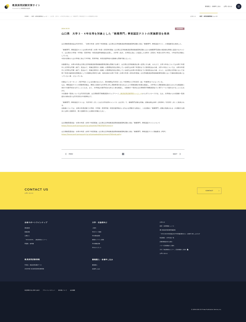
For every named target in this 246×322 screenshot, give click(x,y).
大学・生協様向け (99, 222)
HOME (27, 16)
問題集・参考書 (29, 243)
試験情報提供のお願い (166, 241)
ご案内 (94, 228)
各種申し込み (96, 269)
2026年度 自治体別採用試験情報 (34, 269)
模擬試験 (27, 232)
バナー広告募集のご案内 (167, 245)
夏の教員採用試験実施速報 (167, 230)
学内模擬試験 (96, 243)
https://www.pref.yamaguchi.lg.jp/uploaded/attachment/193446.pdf (91, 134)
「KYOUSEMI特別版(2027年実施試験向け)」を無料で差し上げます (180, 234)
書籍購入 (94, 265)
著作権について (62, 290)
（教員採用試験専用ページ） (129, 93)
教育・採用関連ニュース (167, 226)
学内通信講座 (96, 235)
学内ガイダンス (96, 247)
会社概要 (72, 290)
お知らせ (193, 16)
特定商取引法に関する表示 (32, 290)
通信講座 (27, 228)
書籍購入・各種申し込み (213, 6)
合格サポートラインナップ (36, 222)
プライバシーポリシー (49, 290)
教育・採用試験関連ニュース (39, 16)
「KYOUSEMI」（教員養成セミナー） (36, 239)
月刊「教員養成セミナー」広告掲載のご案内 (173, 249)
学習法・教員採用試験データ (33, 265)
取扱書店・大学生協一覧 (167, 237)
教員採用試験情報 (32, 259)
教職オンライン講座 (98, 239)
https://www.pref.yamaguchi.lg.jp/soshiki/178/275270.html (86, 126)
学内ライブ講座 (96, 232)
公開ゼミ (27, 235)
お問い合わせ (228, 6)
